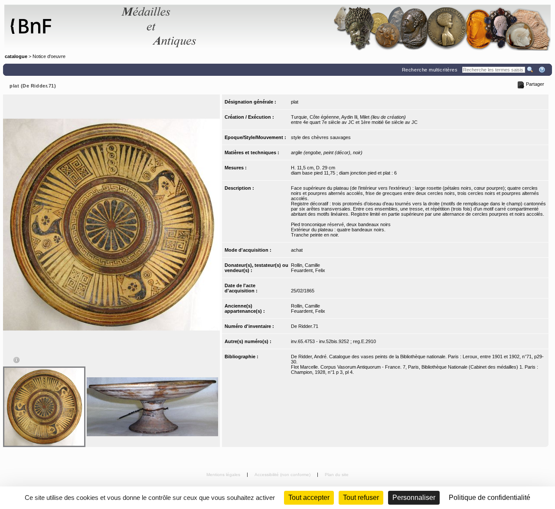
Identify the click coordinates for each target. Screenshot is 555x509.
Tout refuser (361, 497)
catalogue (16, 56)
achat (297, 250)
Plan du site (337, 474)
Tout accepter (309, 497)
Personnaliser (413, 497)
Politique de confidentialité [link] (489, 497)
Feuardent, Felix (308, 270)
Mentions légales (224, 474)
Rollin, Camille (305, 265)
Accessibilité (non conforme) (283, 474)
